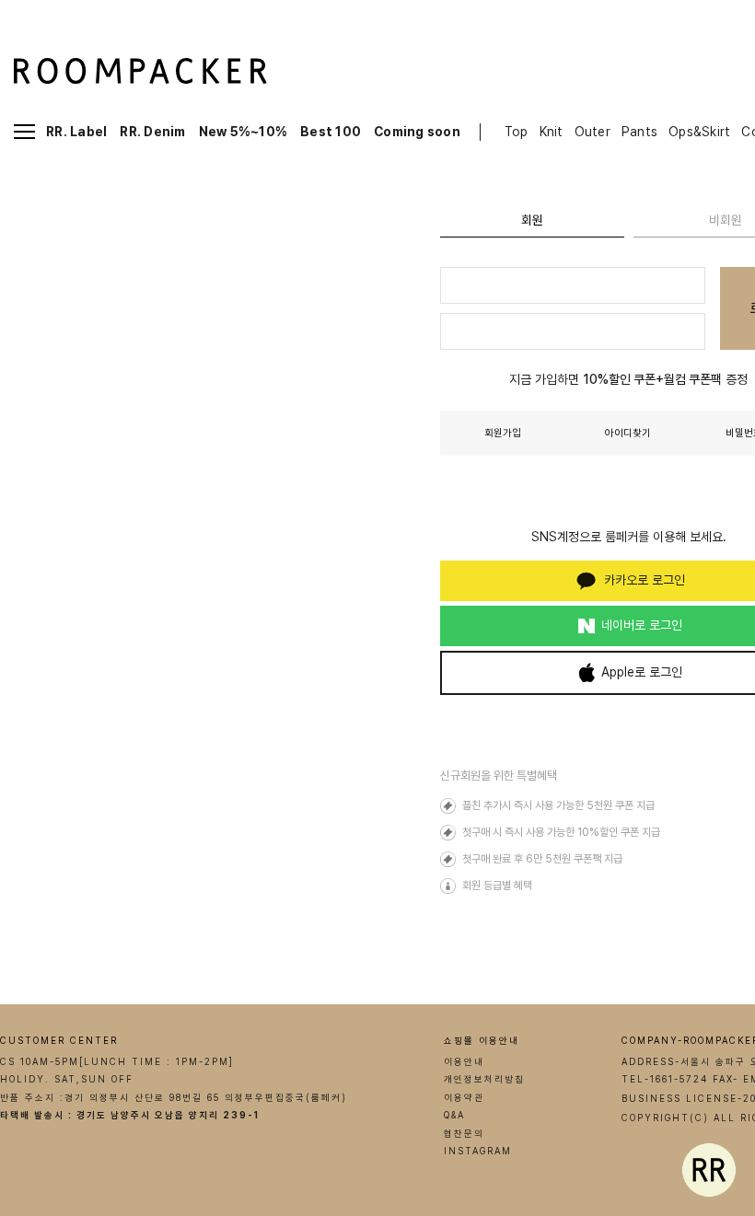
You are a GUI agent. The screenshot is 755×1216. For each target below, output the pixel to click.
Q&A (454, 1114)
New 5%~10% (243, 131)
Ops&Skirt (699, 131)
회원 (532, 220)
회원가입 (502, 433)
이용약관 (464, 1097)
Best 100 (330, 131)
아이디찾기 (628, 433)
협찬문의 (464, 1133)
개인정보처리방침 (484, 1078)
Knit (551, 131)
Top (516, 131)
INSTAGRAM (478, 1150)
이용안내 (464, 1061)
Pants (639, 131)
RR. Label (76, 131)
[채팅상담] (709, 1170)
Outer (592, 131)
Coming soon (417, 131)
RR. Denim (152, 131)
